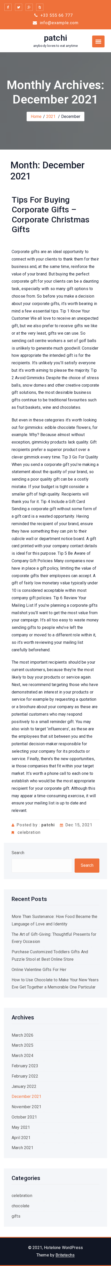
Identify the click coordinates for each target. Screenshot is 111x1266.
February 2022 (25, 1076)
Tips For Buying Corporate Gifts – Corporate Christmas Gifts (50, 214)
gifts (16, 1216)
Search (18, 852)
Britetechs (65, 1255)
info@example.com (58, 22)
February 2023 (25, 1065)
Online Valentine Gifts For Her (39, 969)
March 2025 (23, 1045)
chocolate (20, 1205)
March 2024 (23, 1055)
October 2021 (24, 1117)
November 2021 (26, 1106)
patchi (55, 38)
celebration (29, 832)
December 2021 (26, 1096)
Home (36, 116)
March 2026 (23, 1035)
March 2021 (23, 1147)
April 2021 (21, 1137)
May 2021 (21, 1127)
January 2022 (24, 1086)
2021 (51, 116)
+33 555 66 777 (56, 15)
